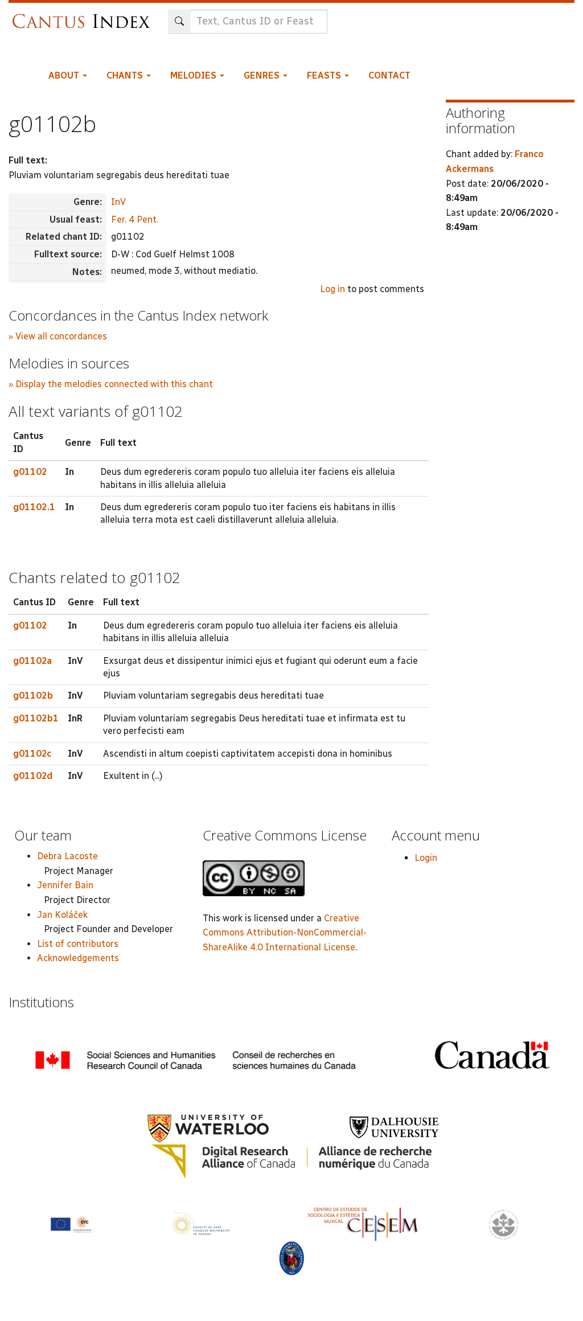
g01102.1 (34, 507)
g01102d (32, 775)
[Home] (84, 15)
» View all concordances (58, 336)
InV (118, 201)
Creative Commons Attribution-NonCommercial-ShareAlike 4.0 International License (285, 933)
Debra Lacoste (67, 856)
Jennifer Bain (65, 885)
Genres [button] (263, 75)
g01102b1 (36, 718)
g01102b (33, 695)
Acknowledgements (78, 958)
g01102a (32, 660)
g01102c (32, 753)
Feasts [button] (325, 75)
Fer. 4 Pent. (134, 219)
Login (425, 857)
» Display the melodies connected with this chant (111, 384)
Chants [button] (125, 75)
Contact (389, 75)
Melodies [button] (194, 75)
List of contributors (77, 943)
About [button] (64, 75)
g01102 (30, 471)
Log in (332, 289)
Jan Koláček (62, 914)
